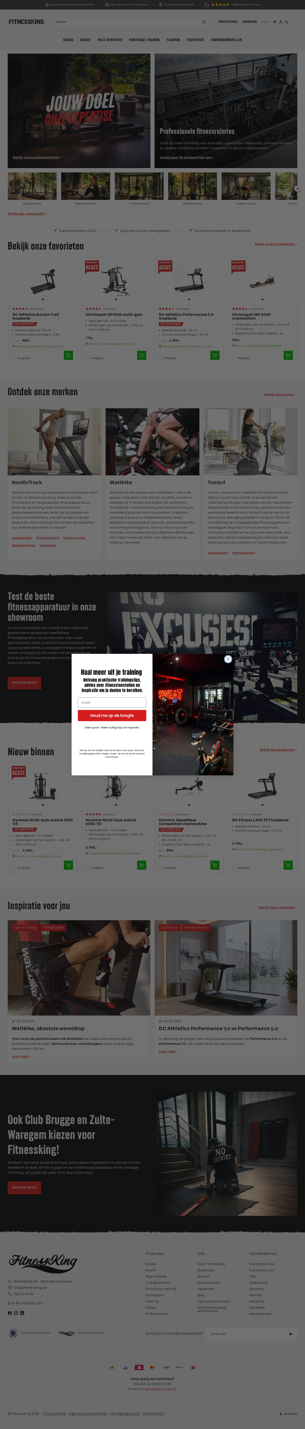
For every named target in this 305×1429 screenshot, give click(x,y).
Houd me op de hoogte (112, 715)
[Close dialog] (228, 659)
